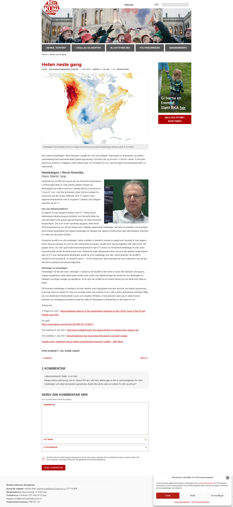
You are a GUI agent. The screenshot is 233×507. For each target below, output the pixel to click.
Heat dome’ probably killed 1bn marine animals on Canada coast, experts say (103, 330)
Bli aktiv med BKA (120, 48)
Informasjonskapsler (182, 502)
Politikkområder (150, 48)
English (129, 5)
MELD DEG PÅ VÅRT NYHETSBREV (175, 119)
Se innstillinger (217, 495)
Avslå (192, 495)
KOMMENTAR (49, 405)
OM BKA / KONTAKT (56, 48)
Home (44, 54)
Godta (168, 495)
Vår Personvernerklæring (200, 502)
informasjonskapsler (206, 483)
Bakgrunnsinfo (178, 48)
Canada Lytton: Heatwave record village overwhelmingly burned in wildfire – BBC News (82, 341)
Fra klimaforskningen (59, 69)
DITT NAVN (48, 439)
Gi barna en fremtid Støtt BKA (173, 103)
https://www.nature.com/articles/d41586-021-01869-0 (67, 324)
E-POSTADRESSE (50, 447)
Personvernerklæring (96, 460)
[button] (227, 477)
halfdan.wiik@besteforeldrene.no (51, 489)
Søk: (156, 4)
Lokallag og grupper (88, 48)
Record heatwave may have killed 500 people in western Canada (97, 336)
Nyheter (74, 69)
